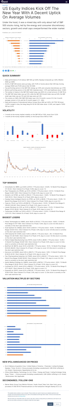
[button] (34, 131)
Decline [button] (57, 404)
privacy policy (22, 396)
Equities (5, 5)
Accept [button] (50, 404)
